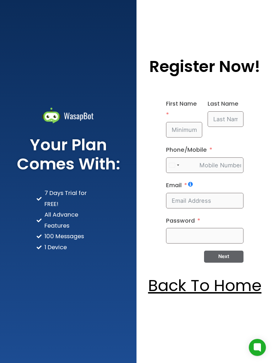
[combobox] (173, 165)
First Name (181, 104)
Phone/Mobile (186, 150)
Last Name (223, 104)
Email (174, 185)
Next (223, 256)
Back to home (205, 285)
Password (180, 221)
